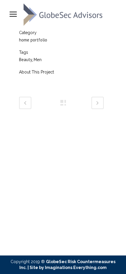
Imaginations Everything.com (76, 267)
